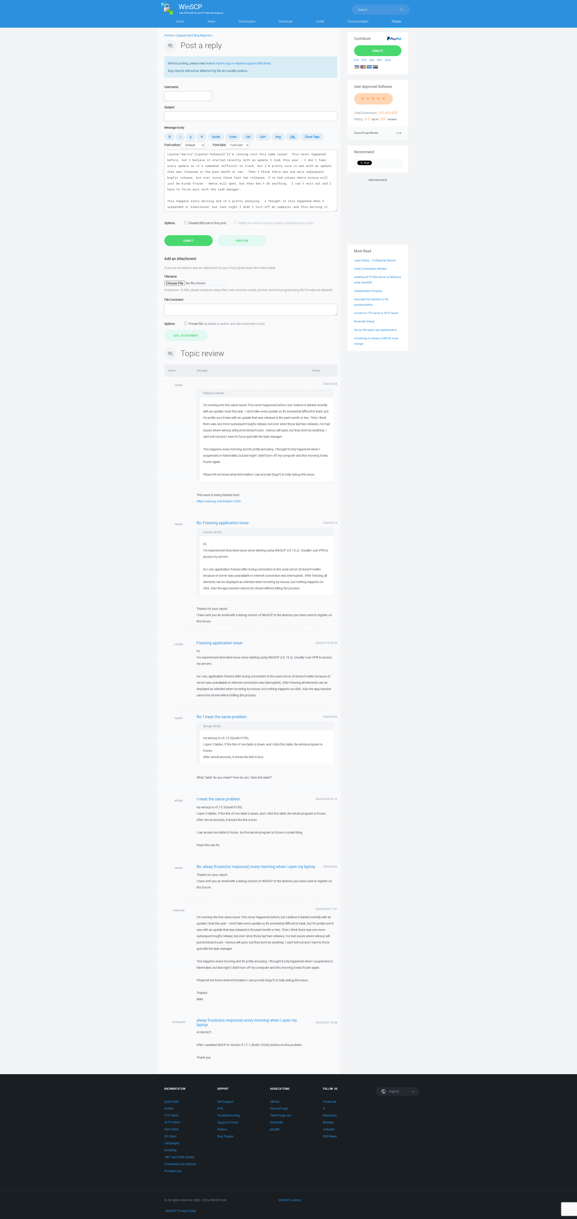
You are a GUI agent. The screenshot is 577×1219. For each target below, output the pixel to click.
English (393, 1091)
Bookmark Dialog (364, 321)
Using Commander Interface (370, 268)
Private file (227, 324)
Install (320, 21)
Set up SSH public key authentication (375, 330)
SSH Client (171, 1129)
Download (286, 21)
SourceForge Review (366, 132)
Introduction (247, 21)
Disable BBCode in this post (207, 223)
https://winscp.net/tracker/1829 (219, 501)
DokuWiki (276, 1122)
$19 (356, 60)
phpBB (274, 1129)
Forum (396, 21)
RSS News (330, 1136)
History (222, 1129)
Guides (169, 1108)
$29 (364, 60)
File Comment (173, 300)
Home (180, 21)
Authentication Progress (368, 291)
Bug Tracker (225, 1136)
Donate (378, 50)
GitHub (274, 1102)
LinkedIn (329, 1129)
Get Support (225, 1102)
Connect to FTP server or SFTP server (376, 313)
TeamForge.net (280, 1115)
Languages (171, 1143)
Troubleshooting (228, 1115)
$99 (379, 60)
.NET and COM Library (179, 1157)
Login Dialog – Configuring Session (375, 260)
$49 (371, 60)
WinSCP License (290, 1200)
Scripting (170, 1150)
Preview (242, 240)
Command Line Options (180, 1164)
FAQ (220, 1108)
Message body (174, 127)
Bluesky (328, 1122)
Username (171, 87)
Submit (188, 240)
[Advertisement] (377, 210)
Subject (169, 107)
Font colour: (172, 145)
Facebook (330, 1102)
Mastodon (330, 1115)
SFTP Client (172, 1122)
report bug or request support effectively (243, 63)
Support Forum (227, 1122)
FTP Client (171, 1115)
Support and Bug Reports (193, 35)
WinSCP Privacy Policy (180, 1211)
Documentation (358, 21)
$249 (388, 60)
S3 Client (170, 1136)
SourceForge (279, 1108)
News (211, 21)
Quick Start (171, 1102)
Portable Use (173, 1171)
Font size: (219, 145)
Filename (170, 276)
